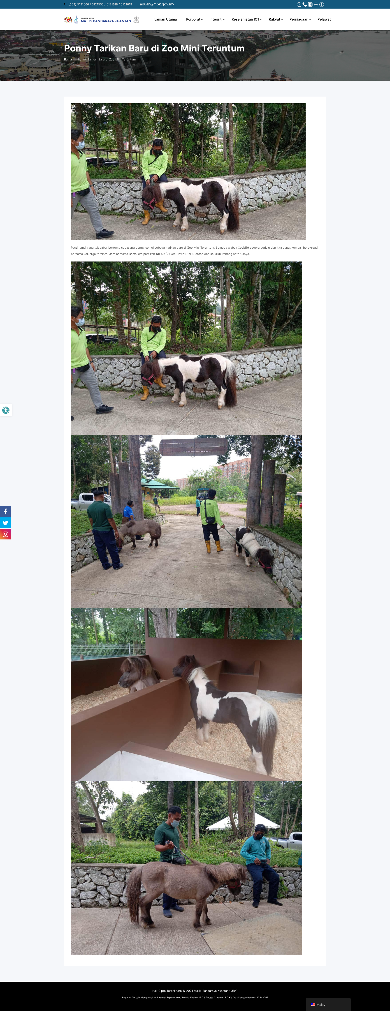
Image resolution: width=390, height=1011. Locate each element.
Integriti (216, 19)
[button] (6, 410)
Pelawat (324, 19)
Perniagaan (299, 19)
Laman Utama (165, 19)
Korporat (193, 19)
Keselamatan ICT (246, 19)
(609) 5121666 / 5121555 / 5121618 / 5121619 (100, 4)
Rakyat (274, 19)
